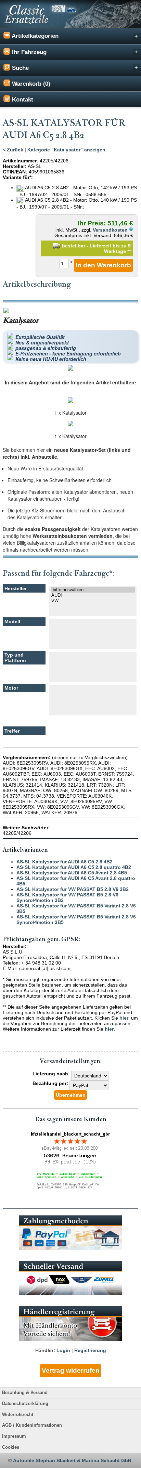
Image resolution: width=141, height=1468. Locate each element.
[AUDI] (93, 595)
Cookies (10, 1447)
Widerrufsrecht (17, 1414)
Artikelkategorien (34, 36)
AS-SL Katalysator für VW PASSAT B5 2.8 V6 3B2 (72, 889)
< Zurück (13, 149)
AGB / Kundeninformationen (32, 1425)
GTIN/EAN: (15, 171)
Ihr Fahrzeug (28, 52)
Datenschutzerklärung (25, 1403)
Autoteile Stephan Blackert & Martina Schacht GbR (72, 1460)
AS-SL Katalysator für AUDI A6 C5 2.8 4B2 (64, 861)
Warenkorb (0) (30, 84)
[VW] (93, 601)
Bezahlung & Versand (25, 1392)
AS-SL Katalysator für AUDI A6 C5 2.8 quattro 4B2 (73, 867)
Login (63, 1350)
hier (123, 1018)
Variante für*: (18, 177)
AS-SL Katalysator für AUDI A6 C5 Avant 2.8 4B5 (71, 872)
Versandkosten (111, 230)
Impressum (14, 1436)
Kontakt (21, 99)
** (129, 251)
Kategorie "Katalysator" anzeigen (66, 149)
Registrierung (90, 1350)
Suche (19, 68)
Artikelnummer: (20, 160)
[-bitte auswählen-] (93, 590)
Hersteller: (15, 166)
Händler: (45, 1350)
